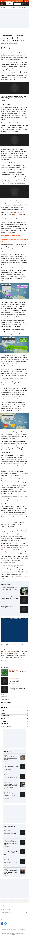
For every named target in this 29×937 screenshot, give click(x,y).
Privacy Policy (9, 933)
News (2, 32)
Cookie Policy (14, 933)
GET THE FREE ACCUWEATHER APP (10, 236)
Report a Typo (3, 660)
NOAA (15, 572)
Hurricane (7, 32)
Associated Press (7, 399)
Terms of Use (4, 933)
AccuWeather (4, 51)
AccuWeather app (8, 651)
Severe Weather (12, 687)
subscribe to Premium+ (13, 649)
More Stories (6, 801)
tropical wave (17, 215)
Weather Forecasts (13, 670)
